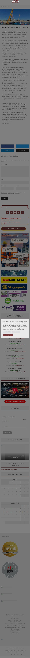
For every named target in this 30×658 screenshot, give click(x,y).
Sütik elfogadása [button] (8, 334)
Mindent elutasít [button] (15, 332)
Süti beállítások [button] (6, 332)
